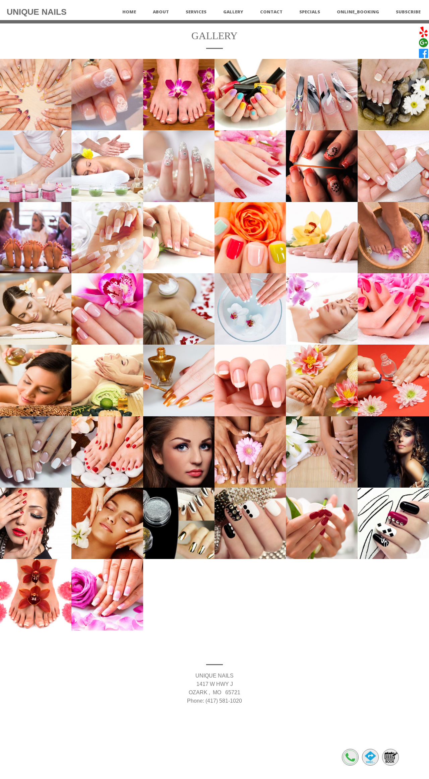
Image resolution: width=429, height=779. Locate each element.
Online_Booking (358, 12)
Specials (309, 12)
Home (129, 12)
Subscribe (408, 12)
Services (196, 12)
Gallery (233, 12)
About (161, 12)
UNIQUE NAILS (37, 11)
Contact (271, 12)
